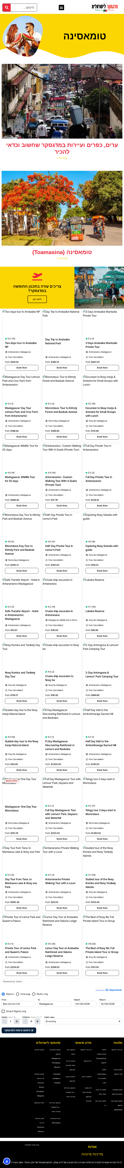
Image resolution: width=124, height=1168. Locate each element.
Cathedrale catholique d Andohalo (56, 1078)
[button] (61, 7)
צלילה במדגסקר (39, 1103)
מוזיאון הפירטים (39, 1050)
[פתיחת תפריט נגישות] (6, 1161)
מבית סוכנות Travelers (32, 1145)
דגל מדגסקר (87, 1061)
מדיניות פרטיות (92, 1154)
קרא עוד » (62, 157)
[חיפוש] (7, 7)
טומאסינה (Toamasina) (62, 252)
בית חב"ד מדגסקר (116, 1050)
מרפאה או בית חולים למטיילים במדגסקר (70, 1065)
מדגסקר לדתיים (86, 1076)
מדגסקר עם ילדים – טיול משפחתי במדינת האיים (69, 1092)
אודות (92, 1147)
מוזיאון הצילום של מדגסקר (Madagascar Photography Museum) (55, 1058)
